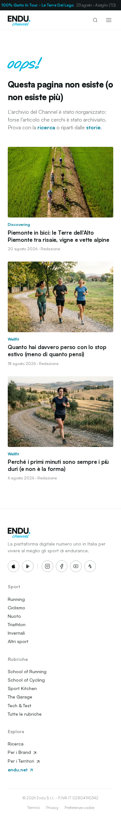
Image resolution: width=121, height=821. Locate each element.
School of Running (27, 671)
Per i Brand (20, 752)
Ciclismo (16, 607)
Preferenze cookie (79, 807)
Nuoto (14, 616)
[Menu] (108, 20)
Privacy (52, 807)
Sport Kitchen (22, 688)
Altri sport (18, 641)
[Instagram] (47, 566)
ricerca (46, 127)
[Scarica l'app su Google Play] (28, 566)
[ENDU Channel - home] (19, 20)
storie (93, 127)
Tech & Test (19, 705)
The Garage (20, 696)
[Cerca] (95, 20)
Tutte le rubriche (25, 714)
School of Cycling (26, 680)
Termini (33, 807)
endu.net (18, 769)
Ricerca (16, 743)
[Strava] (90, 566)
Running (16, 599)
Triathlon (16, 624)
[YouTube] (76, 566)
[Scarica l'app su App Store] (13, 566)
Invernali (16, 633)
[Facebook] (61, 566)
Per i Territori (21, 761)
